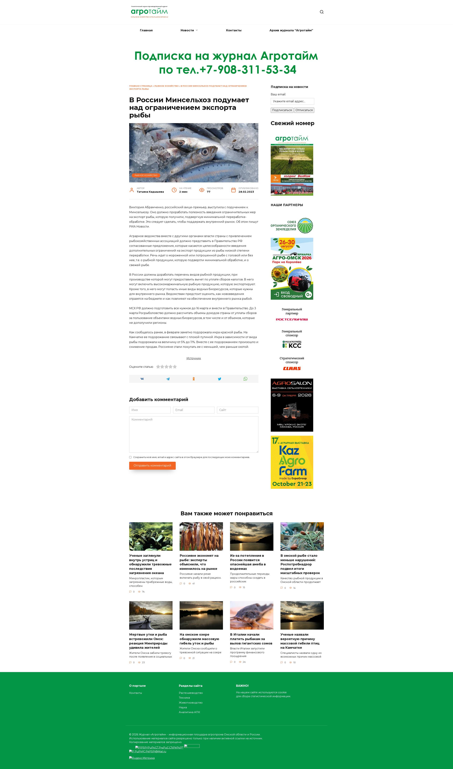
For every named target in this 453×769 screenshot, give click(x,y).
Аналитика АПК (189, 712)
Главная (146, 30)
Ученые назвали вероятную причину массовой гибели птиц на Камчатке (299, 641)
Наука (183, 707)
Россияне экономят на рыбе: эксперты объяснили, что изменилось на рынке (199, 562)
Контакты (234, 30)
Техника (184, 697)
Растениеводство (191, 693)
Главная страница (140, 86)
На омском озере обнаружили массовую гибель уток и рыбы (199, 639)
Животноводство (191, 702)
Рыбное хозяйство (166, 86)
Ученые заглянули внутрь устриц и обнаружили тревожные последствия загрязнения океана (150, 564)
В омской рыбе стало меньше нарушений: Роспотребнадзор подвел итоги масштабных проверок (300, 564)
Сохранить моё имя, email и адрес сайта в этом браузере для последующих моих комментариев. (191, 457)
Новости (187, 30)
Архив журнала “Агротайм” (291, 30)
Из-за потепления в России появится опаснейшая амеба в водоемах (248, 562)
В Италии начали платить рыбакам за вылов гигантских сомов (251, 639)
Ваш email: (278, 94)
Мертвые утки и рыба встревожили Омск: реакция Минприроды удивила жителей (148, 641)
